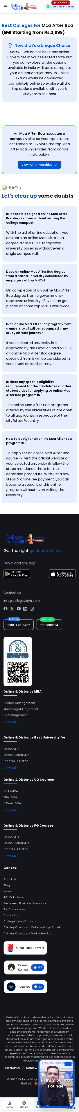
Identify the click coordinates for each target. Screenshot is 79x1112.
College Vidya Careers (20, 921)
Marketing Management (21, 709)
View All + (11, 722)
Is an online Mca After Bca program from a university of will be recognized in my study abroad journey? (38, 328)
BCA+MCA (11, 791)
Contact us (11, 915)
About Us (10, 879)
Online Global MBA (17, 755)
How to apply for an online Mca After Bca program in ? (39, 440)
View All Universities (36, 164)
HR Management (15, 715)
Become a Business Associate (25, 903)
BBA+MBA (10, 797)
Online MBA (12, 749)
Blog (7, 885)
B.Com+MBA (12, 803)
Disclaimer (12, 1068)
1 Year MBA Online (16, 761)
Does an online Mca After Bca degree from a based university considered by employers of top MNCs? (37, 276)
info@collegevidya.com (22, 601)
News (7, 891)
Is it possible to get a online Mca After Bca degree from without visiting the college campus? (36, 218)
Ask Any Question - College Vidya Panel (32, 927)
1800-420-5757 (18, 625)
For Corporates (14, 909)
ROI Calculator (14, 897)
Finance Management (19, 703)
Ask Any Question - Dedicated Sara (29, 933)
